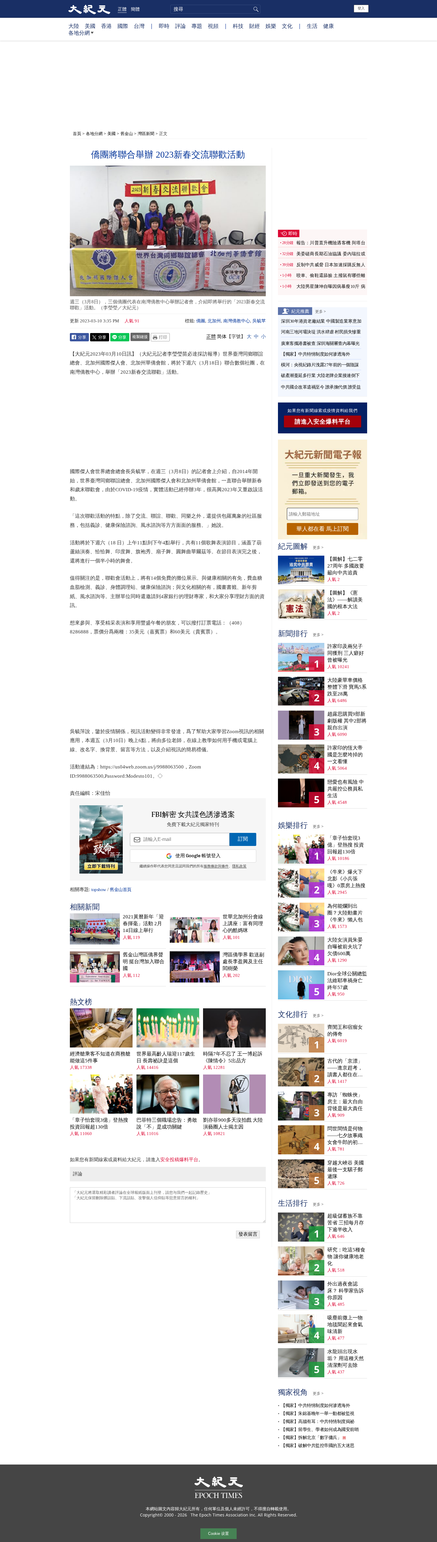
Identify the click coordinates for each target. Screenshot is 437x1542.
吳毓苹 (259, 320)
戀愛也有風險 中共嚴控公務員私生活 (345, 788)
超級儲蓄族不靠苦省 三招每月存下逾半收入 (345, 1222)
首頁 (77, 133)
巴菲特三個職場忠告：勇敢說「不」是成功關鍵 (166, 1123)
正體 (122, 9)
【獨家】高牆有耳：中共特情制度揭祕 (317, 1421)
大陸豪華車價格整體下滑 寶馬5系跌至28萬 (347, 687)
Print (160, 337)
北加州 (214, 320)
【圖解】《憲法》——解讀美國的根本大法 (345, 599)
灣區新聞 (146, 133)
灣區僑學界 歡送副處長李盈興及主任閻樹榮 (243, 961)
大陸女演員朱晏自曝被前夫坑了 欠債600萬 (345, 946)
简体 (222, 336)
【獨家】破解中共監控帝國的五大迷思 (317, 1445)
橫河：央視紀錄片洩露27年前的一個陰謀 (320, 364)
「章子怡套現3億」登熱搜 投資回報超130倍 (99, 1123)
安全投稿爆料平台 (179, 1159)
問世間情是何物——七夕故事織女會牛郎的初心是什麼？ (345, 1136)
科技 (238, 25)
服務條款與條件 (216, 866)
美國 (90, 25)
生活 (312, 25)
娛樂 (270, 25)
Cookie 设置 (218, 1533)
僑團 (200, 320)
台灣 (139, 25)
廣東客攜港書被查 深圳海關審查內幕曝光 (320, 343)
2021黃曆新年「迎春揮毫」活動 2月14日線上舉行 (143, 923)
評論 (180, 25)
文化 (287, 25)
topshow (98, 889)
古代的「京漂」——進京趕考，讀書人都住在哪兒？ (345, 1068)
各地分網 (79, 32)
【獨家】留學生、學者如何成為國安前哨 (320, 1429)
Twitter (99, 337)
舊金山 (126, 133)
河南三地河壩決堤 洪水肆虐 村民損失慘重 (321, 331)
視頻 (213, 25)
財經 (254, 25)
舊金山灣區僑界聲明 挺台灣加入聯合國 (143, 961)
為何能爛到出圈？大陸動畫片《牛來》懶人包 (345, 913)
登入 (361, 8)
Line (119, 337)
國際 (122, 25)
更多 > (320, 311)
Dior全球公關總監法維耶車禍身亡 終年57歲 (347, 980)
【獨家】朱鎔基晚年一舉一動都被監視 (317, 1413)
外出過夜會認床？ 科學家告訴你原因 (345, 1290)
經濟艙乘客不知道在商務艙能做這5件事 (100, 1057)
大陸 (73, 25)
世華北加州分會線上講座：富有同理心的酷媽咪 (243, 923)
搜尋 (255, 9)
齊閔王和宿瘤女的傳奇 (345, 1030)
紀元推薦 (300, 311)
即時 (164, 25)
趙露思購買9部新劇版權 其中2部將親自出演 (347, 720)
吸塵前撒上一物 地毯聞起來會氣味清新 (345, 1324)
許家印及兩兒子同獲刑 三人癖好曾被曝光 (345, 653)
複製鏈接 (140, 336)
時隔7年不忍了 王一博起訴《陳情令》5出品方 (232, 1057)
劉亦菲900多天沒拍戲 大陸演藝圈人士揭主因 (233, 1123)
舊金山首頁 (120, 889)
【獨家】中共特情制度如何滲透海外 (315, 354)
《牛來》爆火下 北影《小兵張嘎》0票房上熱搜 (346, 878)
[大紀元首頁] (89, 9)
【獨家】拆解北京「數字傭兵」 (311, 1437)
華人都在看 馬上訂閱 (322, 529)
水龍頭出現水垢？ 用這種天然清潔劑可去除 (345, 1358)
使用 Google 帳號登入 (198, 856)
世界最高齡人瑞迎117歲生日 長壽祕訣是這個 (165, 1057)
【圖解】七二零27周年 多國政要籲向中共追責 (345, 566)
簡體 (135, 9)
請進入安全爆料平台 (323, 421)
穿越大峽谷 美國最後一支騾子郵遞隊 (345, 1169)
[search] (215, 9)
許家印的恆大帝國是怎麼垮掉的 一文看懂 (345, 754)
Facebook (79, 337)
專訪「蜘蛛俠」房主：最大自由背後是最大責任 (345, 1101)
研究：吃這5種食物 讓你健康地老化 (346, 1256)
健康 (328, 25)
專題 (196, 25)
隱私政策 (239, 866)
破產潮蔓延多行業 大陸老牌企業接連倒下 (320, 375)
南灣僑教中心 (236, 320)
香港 (106, 25)
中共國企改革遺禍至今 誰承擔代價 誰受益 (321, 387)
